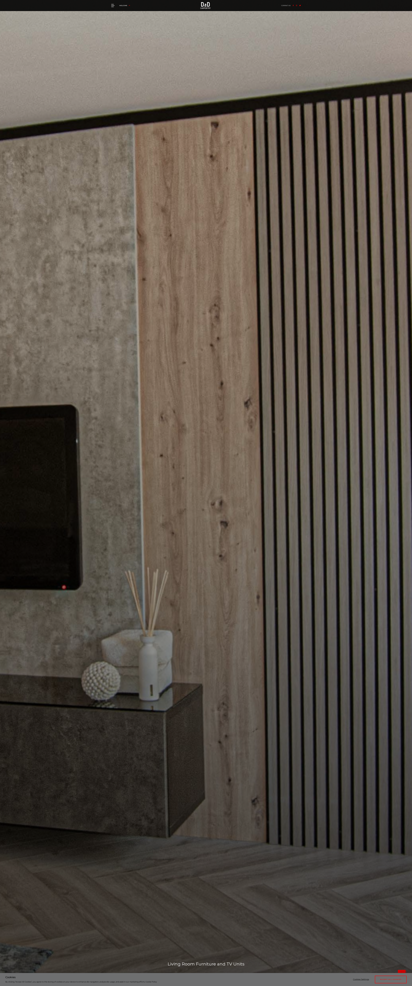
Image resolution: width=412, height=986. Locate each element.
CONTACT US (286, 5)
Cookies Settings (361, 979)
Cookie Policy (151, 982)
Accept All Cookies (390, 979)
